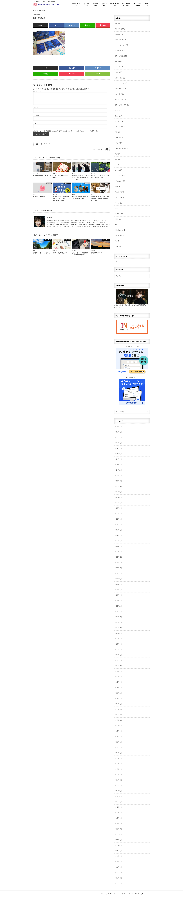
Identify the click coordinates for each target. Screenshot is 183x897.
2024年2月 (118, 470)
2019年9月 (118, 671)
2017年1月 (118, 818)
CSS (117, 208)
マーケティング (121, 45)
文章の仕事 (120, 40)
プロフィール (76, 4)
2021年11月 (119, 562)
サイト (35, 123)
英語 (117, 110)
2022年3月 (118, 546)
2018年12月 (119, 709)
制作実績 (95, 4)
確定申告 (119, 159)
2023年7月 (118, 503)
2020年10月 (119, 628)
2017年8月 (118, 791)
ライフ (118, 170)
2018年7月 (118, 736)
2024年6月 (118, 464)
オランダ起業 (120, 99)
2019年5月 (118, 693)
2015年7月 (118, 883)
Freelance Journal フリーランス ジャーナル (125, 894)
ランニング (120, 181)
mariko (49, 217)
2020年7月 (118, 638)
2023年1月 (118, 513)
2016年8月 (118, 834)
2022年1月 (118, 551)
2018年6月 (118, 742)
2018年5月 (118, 747)
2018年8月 (118, 731)
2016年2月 (118, 861)
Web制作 (119, 192)
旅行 (117, 132)
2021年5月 (118, 590)
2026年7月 (118, 426)
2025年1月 (118, 443)
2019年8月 (118, 677)
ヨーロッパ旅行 (121, 148)
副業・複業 (120, 78)
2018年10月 (119, 720)
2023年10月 (119, 486)
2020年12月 (119, 617)
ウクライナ (119, 121)
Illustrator (119, 235)
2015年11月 (119, 878)
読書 (117, 186)
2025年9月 (118, 432)
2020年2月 (118, 649)
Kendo (118, 246)
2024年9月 (118, 454)
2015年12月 (119, 872)
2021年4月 (118, 595)
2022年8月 (118, 524)
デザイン (119, 224)
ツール (118, 203)
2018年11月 (119, 715)
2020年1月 (118, 655)
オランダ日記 (114, 4)
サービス (86, 4)
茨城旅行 (119, 137)
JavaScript (119, 197)
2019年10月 (119, 666)
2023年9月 (118, 492)
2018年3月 (118, 758)
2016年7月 (118, 840)
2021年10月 (119, 568)
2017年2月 (118, 813)
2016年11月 (119, 823)
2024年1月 (118, 475)
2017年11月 (119, 780)
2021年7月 (118, 584)
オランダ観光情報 (122, 105)
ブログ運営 (119, 94)
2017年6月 (118, 796)
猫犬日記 (119, 116)
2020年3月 (118, 644)
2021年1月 (118, 611)
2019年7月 (118, 682)
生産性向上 (120, 50)
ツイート (117, 261)
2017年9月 (118, 785)
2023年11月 (119, 481)
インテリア (120, 176)
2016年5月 (118, 851)
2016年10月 (119, 829)
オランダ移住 (126, 4)
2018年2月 (118, 764)
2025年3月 (118, 437)
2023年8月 (118, 497)
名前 (35, 107)
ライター (119, 67)
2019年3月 (118, 704)
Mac (117, 241)
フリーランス (137, 4)
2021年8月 (118, 579)
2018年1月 (118, 769)
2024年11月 (119, 448)
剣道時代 (119, 34)
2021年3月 (118, 600)
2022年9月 (118, 519)
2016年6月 (118, 845)
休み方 (118, 72)
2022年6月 (118, 530)
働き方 (118, 61)
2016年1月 (118, 867)
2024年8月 (118, 459)
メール (36, 115)
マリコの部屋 (120, 127)
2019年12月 (119, 660)
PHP (118, 219)
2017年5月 (118, 802)
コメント (37, 91)
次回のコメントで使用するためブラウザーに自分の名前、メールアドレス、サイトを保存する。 (67, 131)
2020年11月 (119, 622)
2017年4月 (118, 807)
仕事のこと (120, 29)
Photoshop (120, 230)
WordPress (120, 214)
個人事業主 (120, 89)
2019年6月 (118, 687)
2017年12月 (119, 774)
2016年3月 (118, 856)
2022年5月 (118, 535)
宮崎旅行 (119, 154)
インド (118, 143)
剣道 (146, 4)
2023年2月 (118, 508)
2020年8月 (118, 633)
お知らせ (104, 4)
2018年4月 (118, 753)
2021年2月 (118, 606)
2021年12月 (119, 557)
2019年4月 (118, 698)
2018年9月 (118, 726)
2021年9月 (118, 573)
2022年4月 (118, 541)
